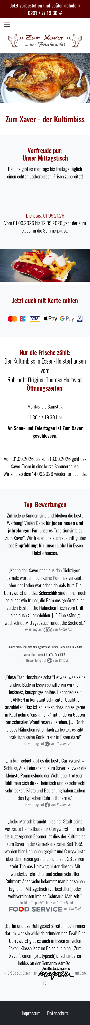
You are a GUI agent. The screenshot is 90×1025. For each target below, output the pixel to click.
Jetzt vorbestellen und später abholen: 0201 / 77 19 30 (45, 8)
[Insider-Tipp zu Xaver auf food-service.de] (35, 909)
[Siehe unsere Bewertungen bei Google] (49, 660)
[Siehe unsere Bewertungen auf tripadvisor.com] (48, 629)
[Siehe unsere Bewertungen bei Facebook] (47, 804)
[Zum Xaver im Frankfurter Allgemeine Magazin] (56, 973)
